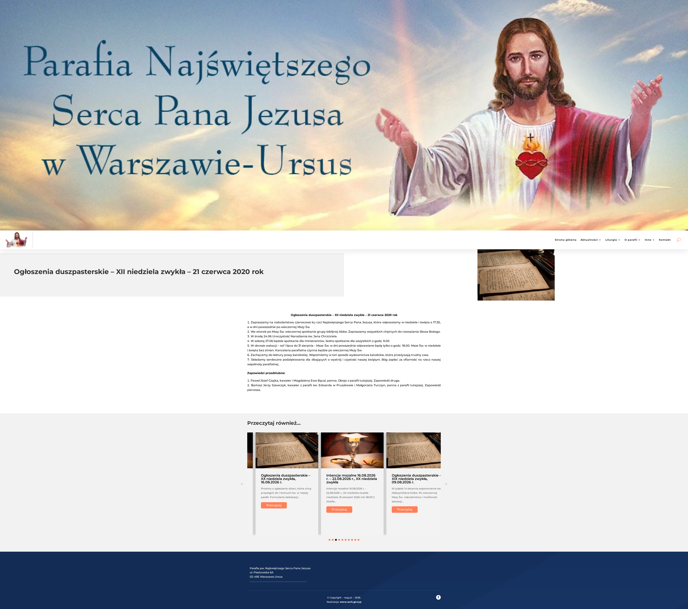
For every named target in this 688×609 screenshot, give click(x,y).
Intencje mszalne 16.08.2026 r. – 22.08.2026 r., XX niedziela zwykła (278, 478)
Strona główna (566, 239)
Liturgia (611, 239)
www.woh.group (351, 601)
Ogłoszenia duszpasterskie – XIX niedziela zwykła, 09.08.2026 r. (342, 478)
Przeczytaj (265, 509)
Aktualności (589, 239)
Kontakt (665, 239)
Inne (648, 239)
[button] (446, 484)
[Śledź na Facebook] (438, 597)
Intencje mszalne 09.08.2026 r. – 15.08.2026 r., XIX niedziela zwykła (408, 478)
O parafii (631, 239)
